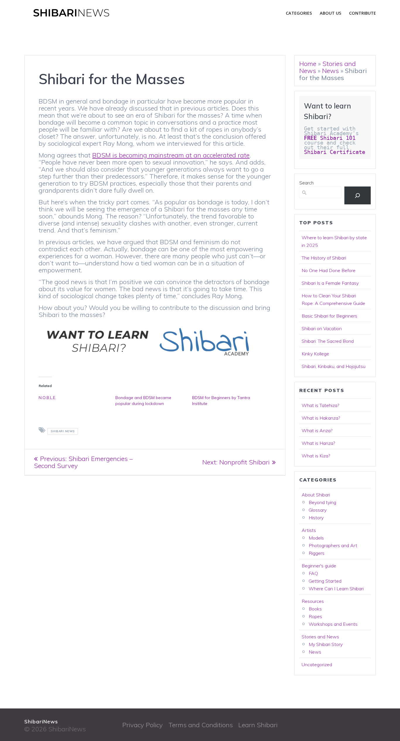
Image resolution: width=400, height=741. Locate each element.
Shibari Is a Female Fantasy (330, 283)
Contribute (362, 13)
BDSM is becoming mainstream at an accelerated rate (170, 155)
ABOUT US (330, 13)
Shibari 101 (329, 138)
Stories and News (320, 637)
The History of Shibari (324, 258)
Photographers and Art (333, 545)
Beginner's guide (319, 566)
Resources (313, 601)
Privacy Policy (142, 725)
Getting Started (325, 581)
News (330, 71)
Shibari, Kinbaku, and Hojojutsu (333, 366)
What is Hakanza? (321, 418)
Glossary (318, 510)
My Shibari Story (326, 644)
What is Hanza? (318, 443)
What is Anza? (317, 430)
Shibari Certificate (336, 152)
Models (316, 538)
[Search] (357, 195)
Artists (309, 530)
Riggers (316, 553)
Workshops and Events (333, 624)
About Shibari (316, 495)
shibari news (63, 431)
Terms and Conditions (200, 725)
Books (315, 609)
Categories (299, 13)
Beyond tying (322, 502)
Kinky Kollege (315, 354)
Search (306, 183)
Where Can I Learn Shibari (336, 588)
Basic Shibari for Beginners (329, 316)
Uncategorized (317, 664)
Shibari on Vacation (322, 328)
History (316, 517)
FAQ (313, 573)
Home (307, 64)
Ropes (315, 616)
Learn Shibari (258, 725)
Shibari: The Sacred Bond (328, 341)
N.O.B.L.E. (47, 397)
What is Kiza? (316, 456)
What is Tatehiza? (320, 405)
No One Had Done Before (328, 270)
